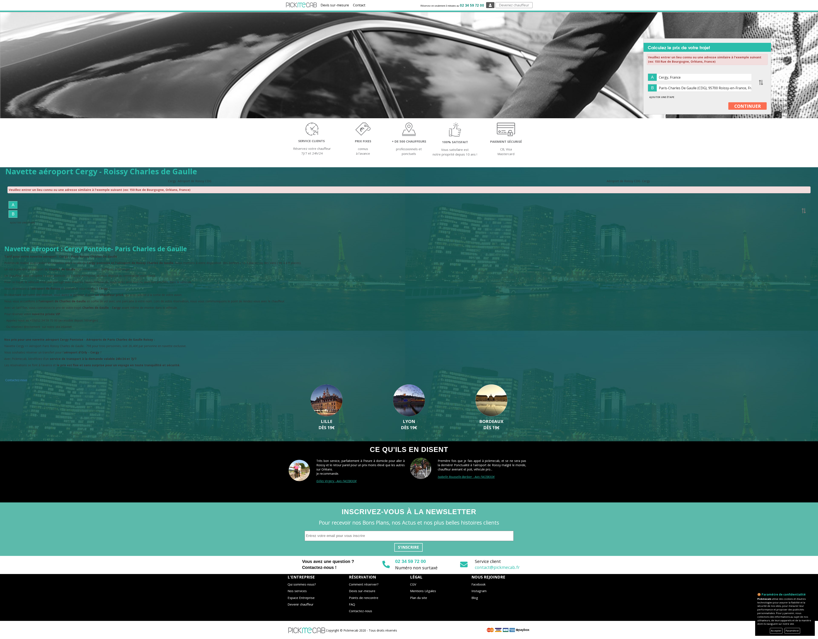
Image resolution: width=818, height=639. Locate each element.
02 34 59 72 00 (472, 5)
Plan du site (418, 598)
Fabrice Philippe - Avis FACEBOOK (338, 477)
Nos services (297, 591)
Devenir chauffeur (301, 604)
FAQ (352, 604)
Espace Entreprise (301, 598)
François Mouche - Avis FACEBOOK (460, 477)
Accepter (776, 630)
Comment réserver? (364, 584)
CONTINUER (747, 106)
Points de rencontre (363, 598)
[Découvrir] (327, 400)
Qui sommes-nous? (302, 584)
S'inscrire (408, 547)
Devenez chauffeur (514, 5)
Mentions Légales (423, 591)
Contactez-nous (16, 380)
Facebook (478, 584)
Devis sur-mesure (335, 5)
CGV (413, 584)
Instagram (479, 591)
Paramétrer (792, 630)
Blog (474, 598)
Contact (359, 5)
